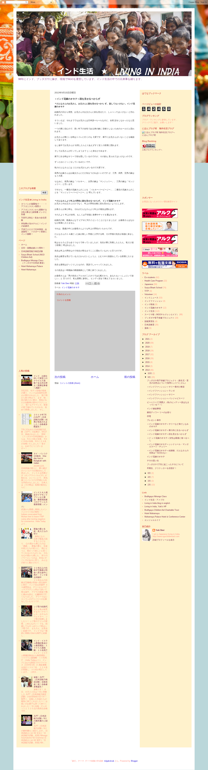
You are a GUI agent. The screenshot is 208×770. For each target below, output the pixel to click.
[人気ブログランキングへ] (148, 147)
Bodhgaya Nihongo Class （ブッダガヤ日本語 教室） (33, 261)
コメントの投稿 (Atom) (70, 383)
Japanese (149, 284)
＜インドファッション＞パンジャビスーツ (166, 398)
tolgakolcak (109, 761)
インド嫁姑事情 (154, 408)
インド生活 (149, 311)
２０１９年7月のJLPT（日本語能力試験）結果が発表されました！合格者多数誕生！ (41, 421)
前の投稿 (129, 376)
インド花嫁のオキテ (70, 287)
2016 (147, 358)
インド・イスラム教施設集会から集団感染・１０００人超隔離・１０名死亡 (41, 645)
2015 (147, 362)
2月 (149, 485)
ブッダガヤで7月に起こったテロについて (165, 464)
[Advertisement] (33, 138)
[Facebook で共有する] (95, 283)
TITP (147, 291)
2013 (147, 370)
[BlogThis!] (89, 283)
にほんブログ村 (149, 135)
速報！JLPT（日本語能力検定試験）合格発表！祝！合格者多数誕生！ (41, 682)
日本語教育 (149, 325)
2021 (147, 339)
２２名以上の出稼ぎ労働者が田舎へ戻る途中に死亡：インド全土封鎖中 (41, 572)
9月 (149, 377)
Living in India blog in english (157, 503)
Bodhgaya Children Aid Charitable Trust (162, 510)
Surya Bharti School (153, 287)
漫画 (146, 328)
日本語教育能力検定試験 (32, 251)
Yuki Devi (160, 530)
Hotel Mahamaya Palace (32, 266)
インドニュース (151, 298)
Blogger (134, 761)
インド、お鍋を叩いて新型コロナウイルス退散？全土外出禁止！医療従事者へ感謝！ (41, 382)
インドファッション (153, 301)
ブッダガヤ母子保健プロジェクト (159, 318)
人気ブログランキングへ (152, 150)
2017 (147, 354)
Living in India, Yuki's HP (155, 506)
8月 (149, 473)
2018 (147, 350)
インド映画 (149, 304)
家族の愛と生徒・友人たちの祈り (41, 531)
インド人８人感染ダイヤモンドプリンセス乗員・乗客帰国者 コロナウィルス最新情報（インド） (35, 499)
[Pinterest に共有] (98, 283)
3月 (149, 481)
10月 (150, 373)
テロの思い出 (153, 460)
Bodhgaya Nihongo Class (156, 496)
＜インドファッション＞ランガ (161, 391)
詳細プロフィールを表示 (163, 540)
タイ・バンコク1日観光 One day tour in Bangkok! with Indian (41, 458)
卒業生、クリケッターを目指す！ (162, 468)
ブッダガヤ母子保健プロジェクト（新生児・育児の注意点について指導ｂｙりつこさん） (168, 381)
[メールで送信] (86, 283)
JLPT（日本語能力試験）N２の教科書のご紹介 (41, 719)
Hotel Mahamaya (28, 269)
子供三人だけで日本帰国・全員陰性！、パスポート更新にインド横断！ (34, 231)
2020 (147, 343)
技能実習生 (149, 321)
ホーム (95, 376)
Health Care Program (154, 281)
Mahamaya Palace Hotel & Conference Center (165, 517)
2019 (147, 347)
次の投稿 (60, 376)
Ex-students (150, 277)
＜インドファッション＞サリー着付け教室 (166, 387)
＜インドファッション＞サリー (161, 394)
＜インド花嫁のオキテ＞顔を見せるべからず (167, 434)
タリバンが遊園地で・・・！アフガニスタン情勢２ (34, 205)
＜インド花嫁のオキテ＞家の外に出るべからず (168, 430)
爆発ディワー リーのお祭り (159, 412)
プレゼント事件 (154, 420)
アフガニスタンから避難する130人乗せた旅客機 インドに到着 (34, 212)
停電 (149, 416)
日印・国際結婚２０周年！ (33, 248)
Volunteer (149, 294)
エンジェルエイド (152, 520)
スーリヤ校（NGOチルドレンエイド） (162, 314)
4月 (149, 477)
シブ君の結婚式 (41, 606)
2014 (147, 366)
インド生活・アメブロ (154, 500)
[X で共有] (92, 283)
